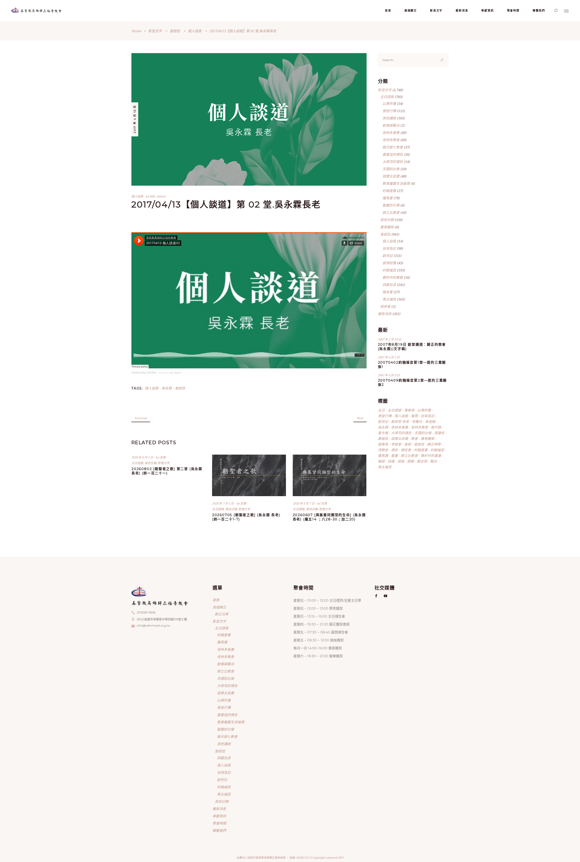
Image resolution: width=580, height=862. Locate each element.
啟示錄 (436, 427)
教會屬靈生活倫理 (396, 183)
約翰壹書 (389, 190)
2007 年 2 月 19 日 (389, 339)
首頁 (216, 600)
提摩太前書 (390, 176)
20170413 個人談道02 (170, 373)
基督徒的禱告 (392, 154)
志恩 (163, 457)
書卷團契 (387, 227)
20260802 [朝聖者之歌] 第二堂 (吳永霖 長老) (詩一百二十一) (166, 471)
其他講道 (389, 118)
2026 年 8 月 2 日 (142, 457)
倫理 (414, 416)
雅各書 (387, 292)
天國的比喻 (390, 169)
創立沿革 (221, 614)
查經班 (175, 31)
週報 (410, 461)
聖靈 (394, 455)
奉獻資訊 (219, 816)
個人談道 (194, 31)
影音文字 (155, 31)
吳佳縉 (430, 421)
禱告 (394, 450)
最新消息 (385, 313)
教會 (414, 438)
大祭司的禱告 (392, 161)
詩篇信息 (389, 284)
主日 (381, 410)
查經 (407, 444)
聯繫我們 (219, 830)
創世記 (387, 255)
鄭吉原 (422, 461)
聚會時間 (219, 823)
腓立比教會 (390, 212)
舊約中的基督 (392, 277)
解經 (381, 461)
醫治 (433, 461)
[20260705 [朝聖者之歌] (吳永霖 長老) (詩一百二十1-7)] (249, 475)
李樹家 (396, 444)
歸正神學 (434, 444)
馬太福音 (389, 299)
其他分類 (150, 463)
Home (136, 31)
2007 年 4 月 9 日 (389, 375)
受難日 (417, 421)
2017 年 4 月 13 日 (134, 119)
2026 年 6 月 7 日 (304, 503)
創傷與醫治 (390, 125)
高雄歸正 (219, 607)
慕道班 (383, 438)
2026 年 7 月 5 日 (223, 503)
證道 (400, 461)
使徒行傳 (389, 110)
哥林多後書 (390, 132)
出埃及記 (389, 248)
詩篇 (391, 461)
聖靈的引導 (390, 205)
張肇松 (439, 433)
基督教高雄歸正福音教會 (143, 373)
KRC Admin (158, 196)
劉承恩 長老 (400, 421)
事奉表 (409, 410)
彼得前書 (389, 263)
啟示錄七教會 (392, 147)
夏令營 (383, 433)
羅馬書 (387, 198)
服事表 (383, 444)
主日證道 (137, 463)
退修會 (385, 306)
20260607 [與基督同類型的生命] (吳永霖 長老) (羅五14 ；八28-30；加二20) (329, 517)
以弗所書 (389, 103)
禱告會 (406, 450)
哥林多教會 (390, 140)
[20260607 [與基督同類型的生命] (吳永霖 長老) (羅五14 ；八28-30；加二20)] (330, 475)
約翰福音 (389, 270)
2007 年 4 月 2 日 (389, 357)
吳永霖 (167, 388)
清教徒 (383, 450)
